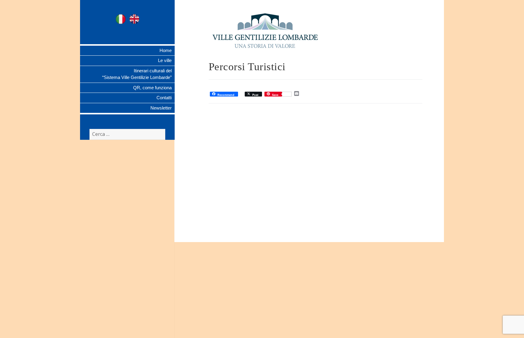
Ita (121, 19)
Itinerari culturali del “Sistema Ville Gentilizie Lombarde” (137, 74)
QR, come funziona (152, 87)
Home (166, 50)
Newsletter (161, 107)
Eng (134, 19)
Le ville (165, 60)
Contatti (164, 97)
